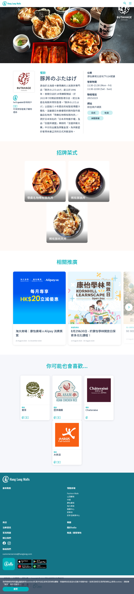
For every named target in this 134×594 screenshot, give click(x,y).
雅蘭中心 (70, 509)
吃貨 (107, 112)
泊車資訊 (7, 527)
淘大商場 (70, 506)
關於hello (71, 527)
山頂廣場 (70, 496)
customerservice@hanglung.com (17, 554)
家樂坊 (69, 512)
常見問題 (7, 532)
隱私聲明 (19, 581)
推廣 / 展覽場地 (74, 532)
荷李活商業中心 (73, 515)
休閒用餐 (95, 118)
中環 (69, 499)
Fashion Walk (73, 493)
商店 (5, 522)
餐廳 (69, 522)
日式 (93, 112)
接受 (16, 589)
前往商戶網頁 (94, 107)
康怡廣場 (70, 502)
